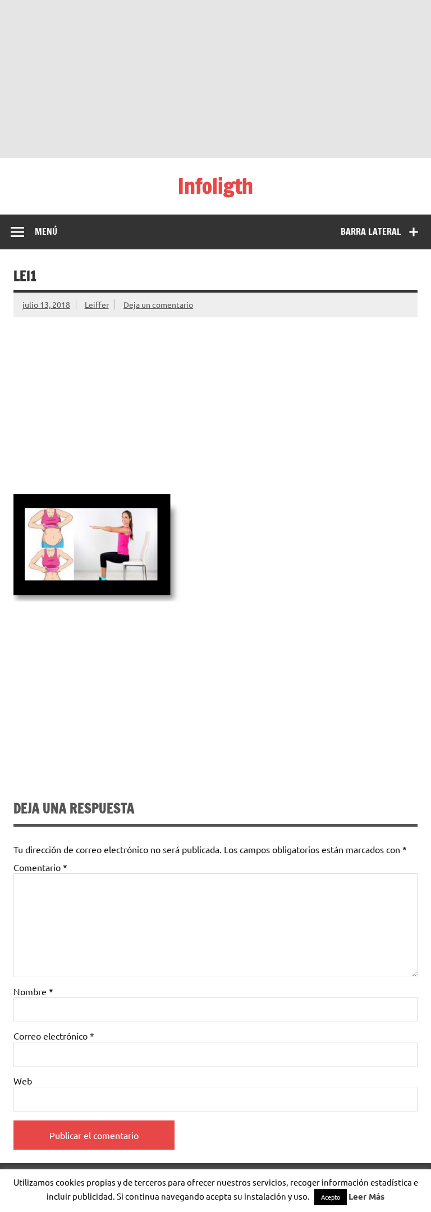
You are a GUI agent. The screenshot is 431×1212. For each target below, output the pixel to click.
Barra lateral (371, 231)
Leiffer (97, 304)
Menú (46, 231)
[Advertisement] (215, 78)
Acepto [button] (330, 1196)
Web (22, 1080)
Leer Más (366, 1196)
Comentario (40, 867)
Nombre (33, 991)
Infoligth (215, 186)
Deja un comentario (158, 304)
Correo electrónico (53, 1035)
